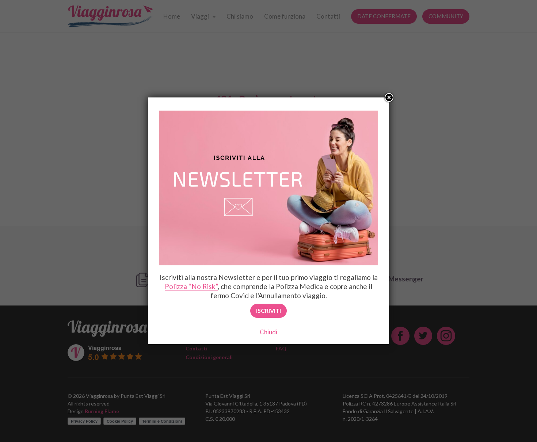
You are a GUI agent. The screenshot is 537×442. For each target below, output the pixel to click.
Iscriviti (268, 310)
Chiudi (268, 332)
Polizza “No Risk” (191, 286)
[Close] (389, 97)
